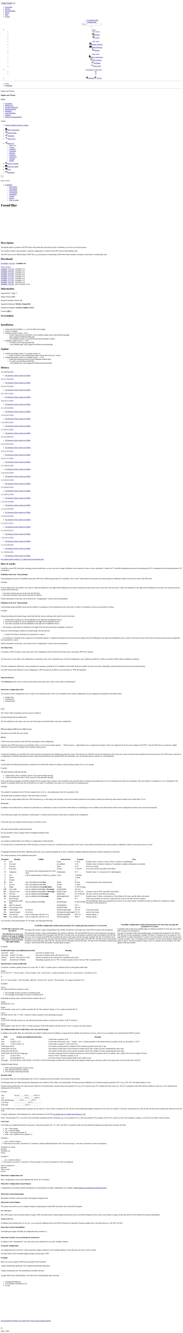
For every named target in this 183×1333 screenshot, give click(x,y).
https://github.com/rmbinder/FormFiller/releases (90, 1188)
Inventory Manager (11, 107)
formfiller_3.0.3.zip (7, 275)
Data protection (40, 1321)
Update (11, 196)
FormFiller (8, 85)
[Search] (91, 26)
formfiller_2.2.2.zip (7, 278)
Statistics (8, 115)
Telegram (12, 155)
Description (13, 187)
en (96, 73)
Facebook (12, 151)
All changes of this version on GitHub (17, 375)
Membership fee (10, 109)
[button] (94, 30)
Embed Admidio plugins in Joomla (16, 125)
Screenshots (13, 192)
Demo (7, 13)
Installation (13, 194)
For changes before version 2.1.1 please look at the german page (22, 559)
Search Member (10, 113)
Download (8, 7)
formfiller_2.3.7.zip (7, 276)
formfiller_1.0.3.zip (7, 284)
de (96, 71)
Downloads (13, 189)
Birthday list (9, 105)
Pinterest (12, 153)
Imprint (48, 1321)
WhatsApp (13, 157)
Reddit (11, 161)
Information (13, 191)
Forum (7, 16)
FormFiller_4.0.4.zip (8, 263)
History (11, 198)
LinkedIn (12, 149)
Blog (6, 15)
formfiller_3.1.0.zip (7, 273)
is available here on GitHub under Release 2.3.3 (69, 1114)
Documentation (10, 11)
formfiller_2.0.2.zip (7, 282)
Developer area (17, 1321)
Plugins (7, 9)
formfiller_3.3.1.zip (7, 269)
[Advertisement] (91, 224)
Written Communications (13, 117)
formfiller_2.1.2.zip (7, 280)
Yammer (12, 159)
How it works (14, 200)
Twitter (11, 147)
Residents (8, 111)
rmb (13, 293)
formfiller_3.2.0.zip (7, 271)
